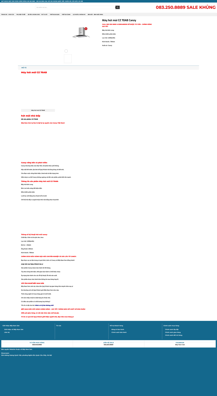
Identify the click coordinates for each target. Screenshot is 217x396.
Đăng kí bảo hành (117, 329)
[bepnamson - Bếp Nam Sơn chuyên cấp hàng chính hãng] (8, 8)
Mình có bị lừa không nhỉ (44, 305)
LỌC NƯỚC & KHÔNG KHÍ (79, 14)
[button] (66, 51)
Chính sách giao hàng (173, 332)
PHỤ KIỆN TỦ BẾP (21, 14)
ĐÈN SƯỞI (90, 14)
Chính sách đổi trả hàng (173, 335)
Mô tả (23, 68)
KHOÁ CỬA (11, 14)
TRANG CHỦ (4, 14)
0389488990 (122, 24)
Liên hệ (6, 332)
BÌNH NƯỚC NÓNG (98, 14)
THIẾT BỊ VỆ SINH (66, 14)
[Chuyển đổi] (19, 67)
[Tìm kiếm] (117, 7)
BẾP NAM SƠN (38, 283)
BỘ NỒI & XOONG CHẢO (34, 14)
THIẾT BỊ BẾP (44, 14)
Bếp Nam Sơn (180, 344)
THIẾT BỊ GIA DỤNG (54, 14)
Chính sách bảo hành (119, 332)
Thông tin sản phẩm (29, 181)
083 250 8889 (111, 24)
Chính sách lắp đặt (172, 329)
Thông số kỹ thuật (28, 234)
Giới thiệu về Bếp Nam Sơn (13, 329)
